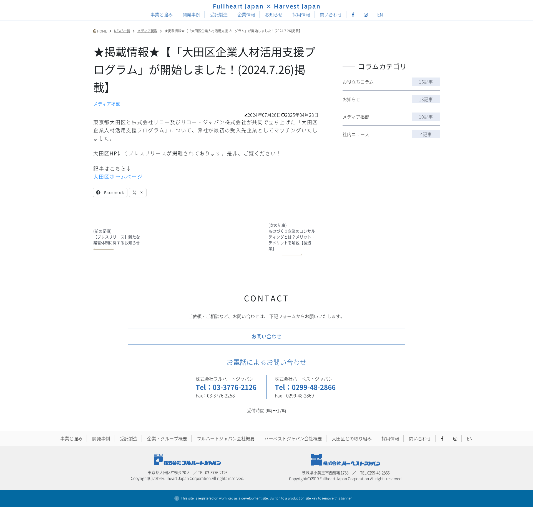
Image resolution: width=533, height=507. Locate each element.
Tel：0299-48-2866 (305, 387)
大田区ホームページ (118, 176)
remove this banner (336, 498)
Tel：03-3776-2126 (226, 387)
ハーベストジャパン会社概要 (293, 438)
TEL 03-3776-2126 (212, 472)
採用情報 (301, 14)
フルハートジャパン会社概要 (226, 438)
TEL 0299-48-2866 (374, 472)
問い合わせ (331, 14)
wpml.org (226, 498)
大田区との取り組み (352, 438)
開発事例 (191, 14)
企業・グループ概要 (167, 438)
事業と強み (161, 14)
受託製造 (219, 14)
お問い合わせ (266, 336)
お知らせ (274, 14)
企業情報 (246, 14)
